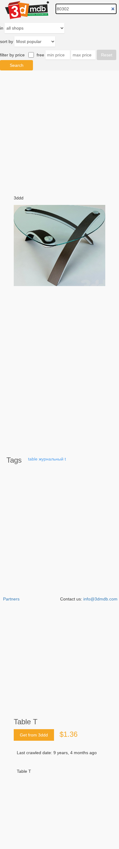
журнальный (51, 459)
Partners (11, 598)
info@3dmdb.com (100, 598)
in (1, 28)
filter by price (12, 54)
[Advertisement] (59, 788)
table (33, 459)
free (40, 54)
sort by (6, 41)
